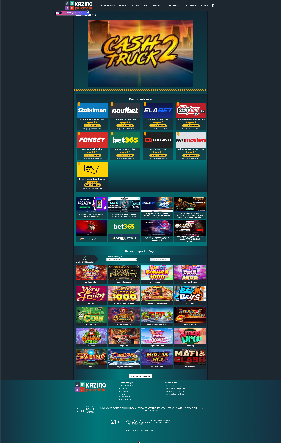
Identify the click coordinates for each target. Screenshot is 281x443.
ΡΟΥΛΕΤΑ (122, 5)
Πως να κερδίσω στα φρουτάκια (176, 386)
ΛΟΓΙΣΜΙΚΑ (190, 5)
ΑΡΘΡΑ (204, 5)
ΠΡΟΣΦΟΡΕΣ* (158, 5)
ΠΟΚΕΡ (146, 5)
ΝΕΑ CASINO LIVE (174, 5)
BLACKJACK (135, 5)
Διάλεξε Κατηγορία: (114, 257)
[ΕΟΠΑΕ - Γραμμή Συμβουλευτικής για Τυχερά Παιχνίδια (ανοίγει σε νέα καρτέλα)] (148, 422)
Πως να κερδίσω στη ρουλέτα (175, 389)
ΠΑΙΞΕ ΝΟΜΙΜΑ (92, 126)
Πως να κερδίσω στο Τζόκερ (175, 394)
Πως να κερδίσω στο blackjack (175, 391)
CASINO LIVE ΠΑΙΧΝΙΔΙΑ (105, 5)
